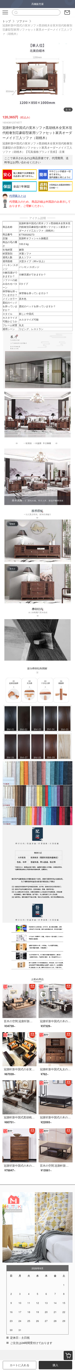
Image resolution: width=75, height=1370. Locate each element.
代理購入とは (17, 196)
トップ (6, 21)
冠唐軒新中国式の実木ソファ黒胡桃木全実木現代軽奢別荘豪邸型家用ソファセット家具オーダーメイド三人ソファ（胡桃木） (37, 29)
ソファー (22, 21)
